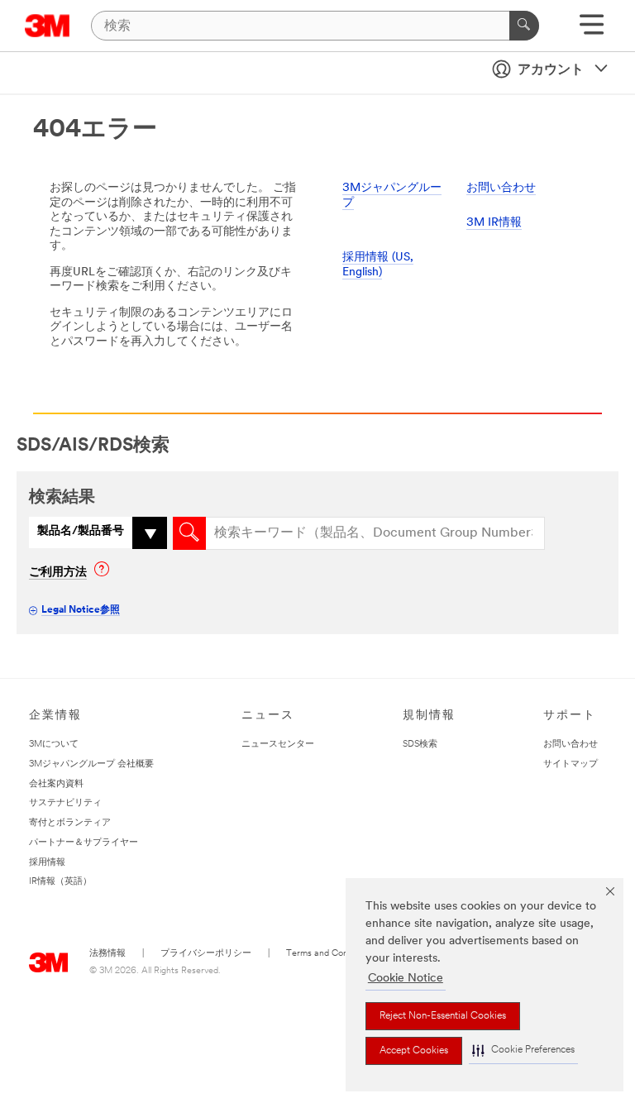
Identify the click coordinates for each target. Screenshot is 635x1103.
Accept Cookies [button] (414, 1051)
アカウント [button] (550, 70)
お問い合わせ (501, 188)
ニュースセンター (277, 744)
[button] (523, 1050)
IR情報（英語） (60, 881)
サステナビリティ (65, 803)
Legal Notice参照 (80, 610)
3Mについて (54, 744)
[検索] (524, 26)
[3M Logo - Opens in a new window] (47, 25)
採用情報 (47, 862)
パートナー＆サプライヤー (83, 843)
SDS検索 (420, 744)
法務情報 (107, 953)
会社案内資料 (56, 784)
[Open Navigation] (592, 30)
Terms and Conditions (330, 953)
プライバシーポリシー (205, 953)
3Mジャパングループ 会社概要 (91, 764)
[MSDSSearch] (189, 533)
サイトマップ (570, 764)
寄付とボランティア (70, 823)
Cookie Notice (405, 978)
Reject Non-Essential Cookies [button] (443, 1016)
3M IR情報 (494, 223)
